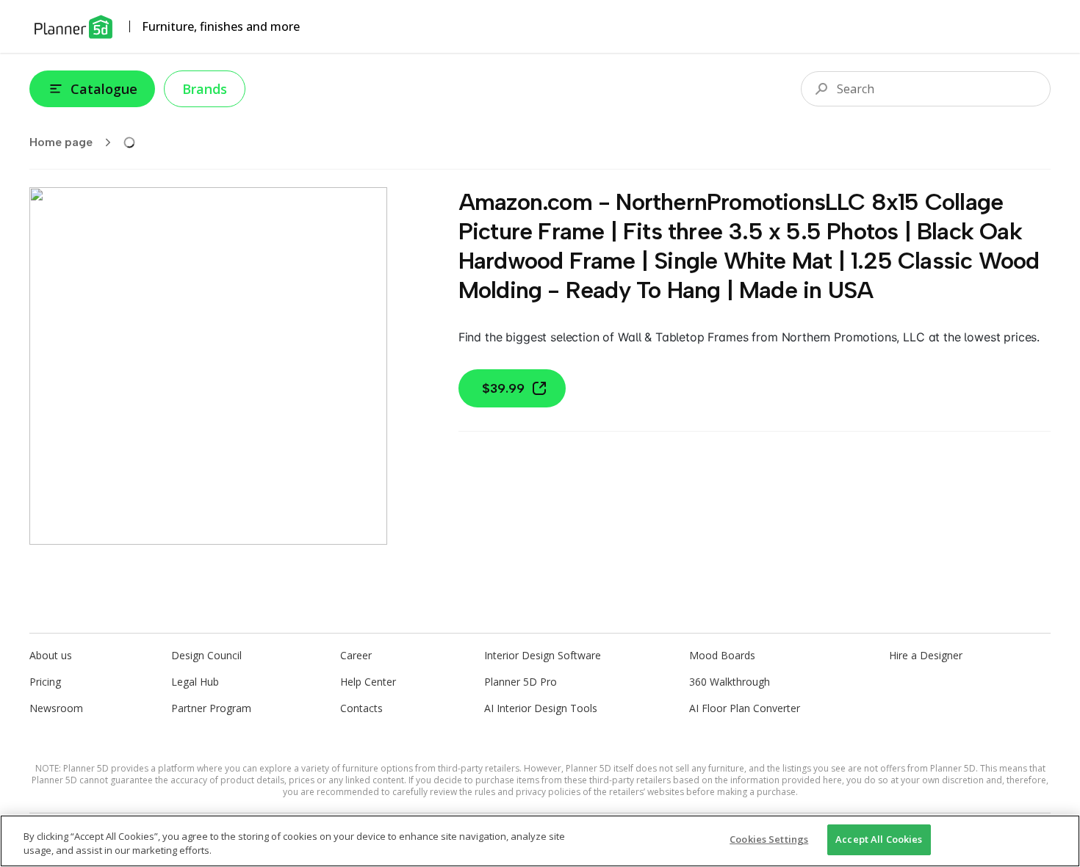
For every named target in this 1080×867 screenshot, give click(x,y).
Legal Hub (195, 682)
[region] (540, 841)
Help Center (368, 682)
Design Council (206, 655)
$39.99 (503, 388)
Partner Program (211, 708)
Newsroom (56, 708)
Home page (61, 142)
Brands (204, 89)
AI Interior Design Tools (540, 708)
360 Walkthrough (729, 682)
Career (356, 655)
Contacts (361, 708)
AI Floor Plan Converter (744, 708)
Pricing (45, 682)
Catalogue (104, 89)
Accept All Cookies (878, 839)
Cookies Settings (769, 839)
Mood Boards (722, 655)
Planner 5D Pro (520, 682)
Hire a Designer (925, 655)
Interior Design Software (542, 655)
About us (50, 655)
